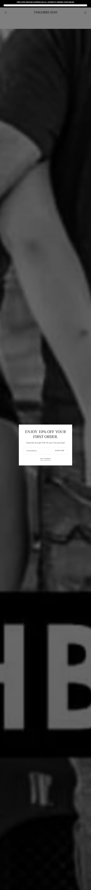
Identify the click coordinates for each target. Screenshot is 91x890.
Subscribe (59, 450)
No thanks (45, 459)
